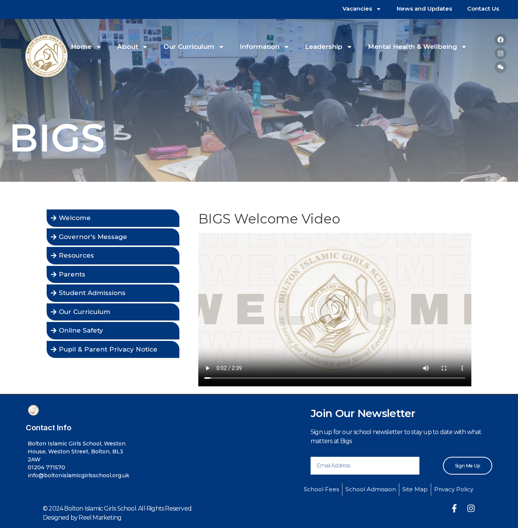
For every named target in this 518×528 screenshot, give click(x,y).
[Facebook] (500, 40)
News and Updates (424, 8)
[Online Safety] (113, 330)
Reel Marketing (99, 517)
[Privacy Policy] (453, 489)
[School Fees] (321, 489)
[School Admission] (371, 489)
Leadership (323, 46)
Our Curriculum (188, 46)
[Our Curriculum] (113, 312)
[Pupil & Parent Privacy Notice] (113, 349)
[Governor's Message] (113, 237)
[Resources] (113, 255)
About (127, 46)
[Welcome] (113, 218)
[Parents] (113, 274)
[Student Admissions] (113, 293)
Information (259, 46)
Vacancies (357, 8)
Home (81, 46)
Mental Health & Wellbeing (412, 46)
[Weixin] (500, 67)
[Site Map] (415, 489)
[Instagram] (500, 53)
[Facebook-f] (454, 508)
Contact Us (483, 8)
